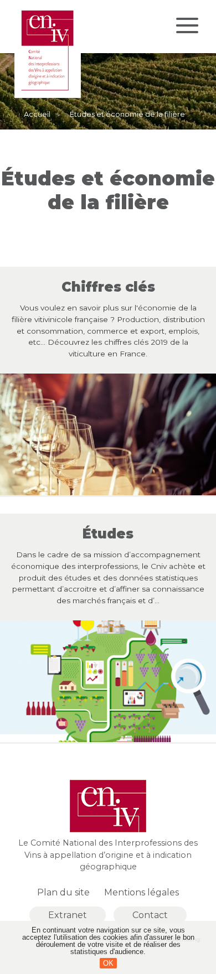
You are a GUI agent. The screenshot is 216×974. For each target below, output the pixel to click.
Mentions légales (141, 892)
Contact (150, 915)
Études (108, 534)
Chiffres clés (108, 287)
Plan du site (63, 892)
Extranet (67, 915)
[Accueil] (47, 95)
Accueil (37, 114)
